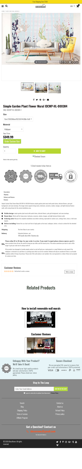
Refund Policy (59, 410)
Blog (22, 406)
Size (5, 114)
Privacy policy (59, 414)
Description (7, 192)
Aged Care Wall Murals (12, 11)
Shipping (6, 194)
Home (3, 11)
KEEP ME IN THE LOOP (61, 389)
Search (22, 403)
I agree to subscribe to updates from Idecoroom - (41, 393)
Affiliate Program (22, 417)
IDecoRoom (12, 441)
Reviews (6, 200)
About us (60, 406)
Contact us (59, 403)
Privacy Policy (54, 393)
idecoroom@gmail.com (42, 431)
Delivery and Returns (9, 197)
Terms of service (22, 414)
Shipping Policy (22, 410)
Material (6, 124)
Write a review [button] (69, 272)
